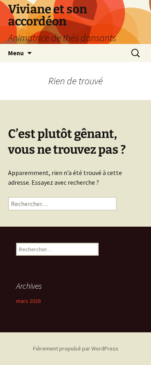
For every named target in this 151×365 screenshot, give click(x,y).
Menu (16, 53)
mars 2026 (28, 301)
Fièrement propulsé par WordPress (75, 348)
